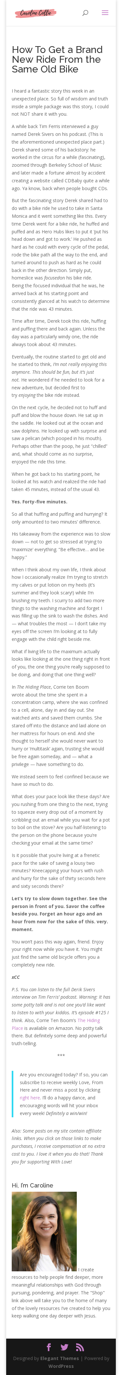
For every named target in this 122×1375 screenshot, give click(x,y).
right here (30, 1098)
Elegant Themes (59, 1358)
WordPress (61, 1366)
